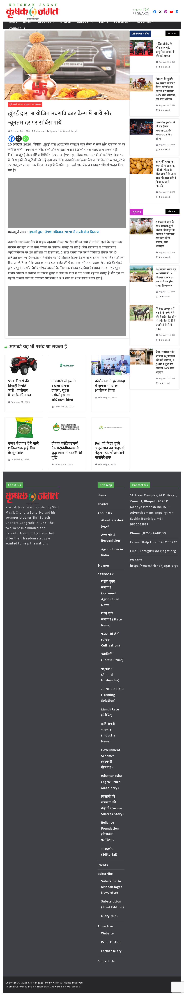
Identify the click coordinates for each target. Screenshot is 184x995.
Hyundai (54, 131)
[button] (53, 21)
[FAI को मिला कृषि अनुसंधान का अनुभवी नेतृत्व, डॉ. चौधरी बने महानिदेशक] (110, 420)
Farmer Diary (111, 951)
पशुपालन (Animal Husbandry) (110, 674)
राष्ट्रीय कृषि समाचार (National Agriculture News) (110, 593)
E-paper (65, 21)
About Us (44, 21)
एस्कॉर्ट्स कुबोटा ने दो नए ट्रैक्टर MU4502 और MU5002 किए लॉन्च (165, 131)
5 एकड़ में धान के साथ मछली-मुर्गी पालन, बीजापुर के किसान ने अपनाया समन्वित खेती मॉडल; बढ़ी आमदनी (165, 234)
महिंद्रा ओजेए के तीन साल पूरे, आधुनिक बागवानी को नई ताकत (165, 50)
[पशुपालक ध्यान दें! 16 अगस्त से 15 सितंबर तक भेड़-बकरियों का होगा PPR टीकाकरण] (141, 284)
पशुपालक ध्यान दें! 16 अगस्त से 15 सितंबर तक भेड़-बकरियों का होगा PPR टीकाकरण (166, 278)
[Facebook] (11, 138)
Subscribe (121, 21)
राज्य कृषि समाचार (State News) (111, 619)
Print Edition (111, 942)
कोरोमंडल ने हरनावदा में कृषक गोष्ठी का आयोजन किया (110, 386)
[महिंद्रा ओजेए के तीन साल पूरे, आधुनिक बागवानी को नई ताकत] (141, 56)
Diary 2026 (109, 916)
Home (13, 21)
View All (172, 33)
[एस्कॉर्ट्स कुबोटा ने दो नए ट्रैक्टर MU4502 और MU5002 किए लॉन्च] (141, 137)
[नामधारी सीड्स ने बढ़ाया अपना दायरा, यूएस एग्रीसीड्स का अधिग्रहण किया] (67, 358)
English (137, 10)
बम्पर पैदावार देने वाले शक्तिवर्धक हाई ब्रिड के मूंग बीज (23, 448)
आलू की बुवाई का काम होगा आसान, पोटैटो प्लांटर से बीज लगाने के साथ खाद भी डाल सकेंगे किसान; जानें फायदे (166, 174)
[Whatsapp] (25, 138)
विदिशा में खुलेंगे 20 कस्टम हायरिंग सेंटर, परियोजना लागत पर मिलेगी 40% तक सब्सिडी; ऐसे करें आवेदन (166, 89)
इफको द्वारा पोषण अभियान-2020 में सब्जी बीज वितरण (64, 232)
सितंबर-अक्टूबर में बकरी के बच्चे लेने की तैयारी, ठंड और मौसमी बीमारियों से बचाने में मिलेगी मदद (166, 319)
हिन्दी (146, 10)
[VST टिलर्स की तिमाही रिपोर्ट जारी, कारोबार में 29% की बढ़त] (23, 358)
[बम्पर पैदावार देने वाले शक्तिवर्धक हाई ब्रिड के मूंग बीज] (23, 420)
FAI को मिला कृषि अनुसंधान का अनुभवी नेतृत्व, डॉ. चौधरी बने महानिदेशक (110, 450)
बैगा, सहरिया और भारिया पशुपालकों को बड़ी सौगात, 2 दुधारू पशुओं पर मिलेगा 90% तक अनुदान (165, 362)
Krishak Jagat (70, 131)
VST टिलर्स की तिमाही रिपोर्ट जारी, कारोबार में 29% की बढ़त (19, 388)
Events (104, 21)
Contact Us (17, 28)
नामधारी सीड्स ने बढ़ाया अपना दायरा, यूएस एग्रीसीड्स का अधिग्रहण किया (64, 390)
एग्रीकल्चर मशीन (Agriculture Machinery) (111, 782)
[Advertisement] (67, 203)
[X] (18, 138)
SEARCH (28, 21)
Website (107, 933)
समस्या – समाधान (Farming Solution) (112, 695)
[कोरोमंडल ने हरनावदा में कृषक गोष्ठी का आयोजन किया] (110, 358)
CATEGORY (83, 21)
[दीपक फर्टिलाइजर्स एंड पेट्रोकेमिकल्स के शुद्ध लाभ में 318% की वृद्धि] (67, 420)
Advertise (144, 21)
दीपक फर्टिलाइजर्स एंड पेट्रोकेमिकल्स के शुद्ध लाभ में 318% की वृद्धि (67, 450)
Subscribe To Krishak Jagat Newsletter (111, 887)
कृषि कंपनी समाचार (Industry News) (25, 104)
